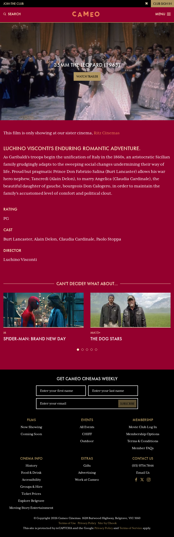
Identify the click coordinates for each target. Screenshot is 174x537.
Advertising (87, 472)
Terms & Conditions (142, 441)
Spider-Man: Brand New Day (34, 339)
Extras (87, 458)
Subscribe (127, 404)
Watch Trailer (87, 76)
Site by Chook (107, 523)
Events (87, 419)
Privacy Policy (87, 523)
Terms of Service (130, 528)
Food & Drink (31, 472)
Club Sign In (162, 4)
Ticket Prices (31, 493)
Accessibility (31, 479)
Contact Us (142, 458)
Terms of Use (67, 523)
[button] (78, 349)
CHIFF (87, 434)
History (31, 465)
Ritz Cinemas (107, 133)
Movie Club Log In (143, 427)
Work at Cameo (87, 479)
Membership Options (142, 434)
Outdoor (87, 441)
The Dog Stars (106, 339)
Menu (160, 14)
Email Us (143, 472)
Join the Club (13, 4)
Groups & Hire (31, 486)
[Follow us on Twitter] (142, 480)
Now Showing (31, 427)
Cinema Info (31, 458)
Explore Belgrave (31, 501)
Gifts (87, 465)
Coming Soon (31, 434)
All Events (87, 427)
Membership (143, 419)
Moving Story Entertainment (31, 508)
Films (31, 419)
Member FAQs (143, 448)
